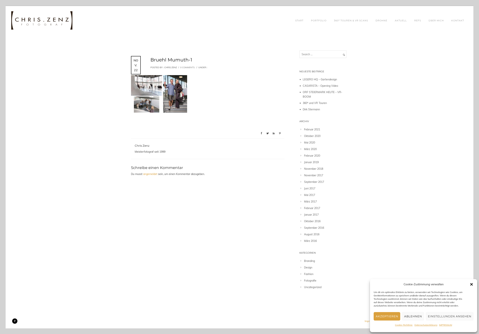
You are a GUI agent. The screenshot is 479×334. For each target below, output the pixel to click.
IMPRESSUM (445, 325)
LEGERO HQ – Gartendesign (320, 79)
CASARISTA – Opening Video (320, 85)
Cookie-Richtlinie (404, 325)
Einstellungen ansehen (449, 316)
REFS (417, 20)
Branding (309, 261)
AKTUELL (401, 20)
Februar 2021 (312, 129)
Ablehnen (413, 316)
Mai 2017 (309, 195)
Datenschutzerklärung (425, 325)
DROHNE (381, 20)
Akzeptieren (387, 316)
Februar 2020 (312, 155)
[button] (471, 284)
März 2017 (310, 201)
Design (308, 267)
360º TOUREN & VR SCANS (351, 20)
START (299, 20)
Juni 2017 (309, 188)
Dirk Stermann (311, 109)
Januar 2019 (311, 162)
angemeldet (150, 174)
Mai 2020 (309, 142)
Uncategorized (312, 287)
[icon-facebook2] (14, 321)
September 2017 (314, 182)
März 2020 (310, 149)
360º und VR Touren (315, 103)
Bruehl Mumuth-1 (171, 60)
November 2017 (313, 175)
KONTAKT (457, 20)
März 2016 (310, 241)
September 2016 (314, 227)
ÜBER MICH (436, 20)
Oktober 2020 (312, 136)
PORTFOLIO (319, 20)
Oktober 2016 (312, 221)
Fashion (308, 274)
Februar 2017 (312, 208)
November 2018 (313, 168)
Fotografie (310, 280)
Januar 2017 (311, 214)
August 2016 (311, 234)
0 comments (187, 67)
